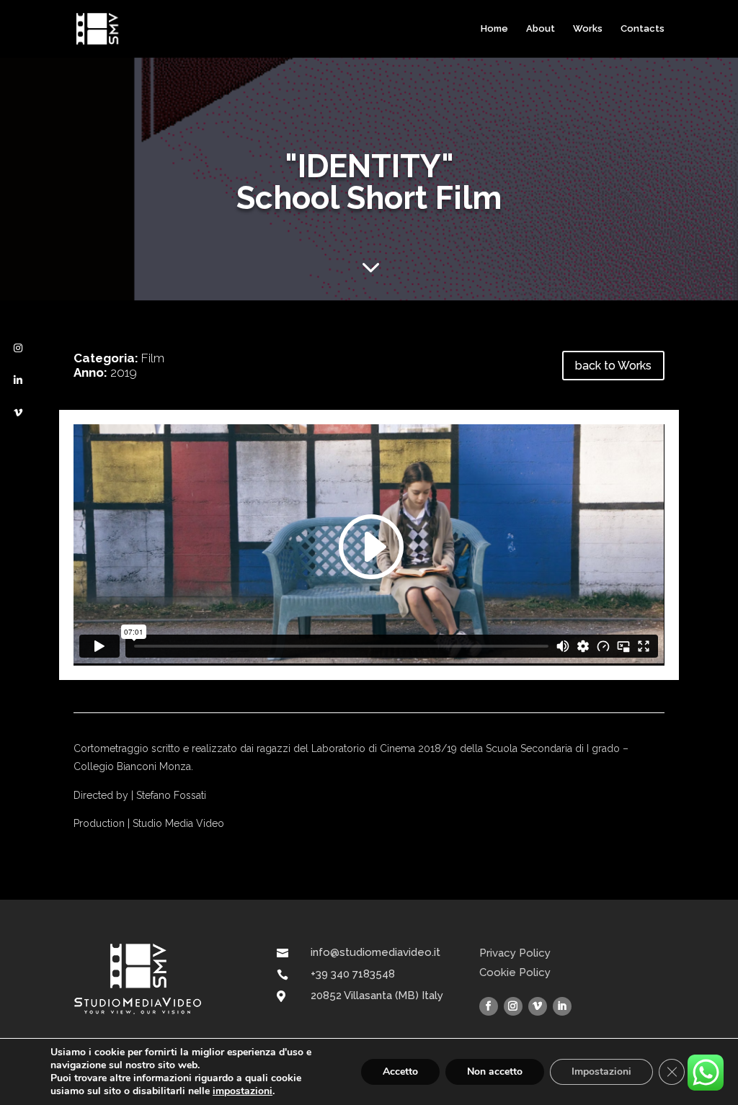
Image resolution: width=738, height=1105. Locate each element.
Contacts (642, 29)
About (540, 29)
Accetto (400, 1071)
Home (494, 29)
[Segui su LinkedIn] (562, 1006)
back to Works (613, 365)
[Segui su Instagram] (513, 1006)
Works (588, 29)
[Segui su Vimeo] (537, 1006)
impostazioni (242, 1091)
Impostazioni (601, 1071)
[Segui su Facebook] (488, 1006)
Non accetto (495, 1071)
